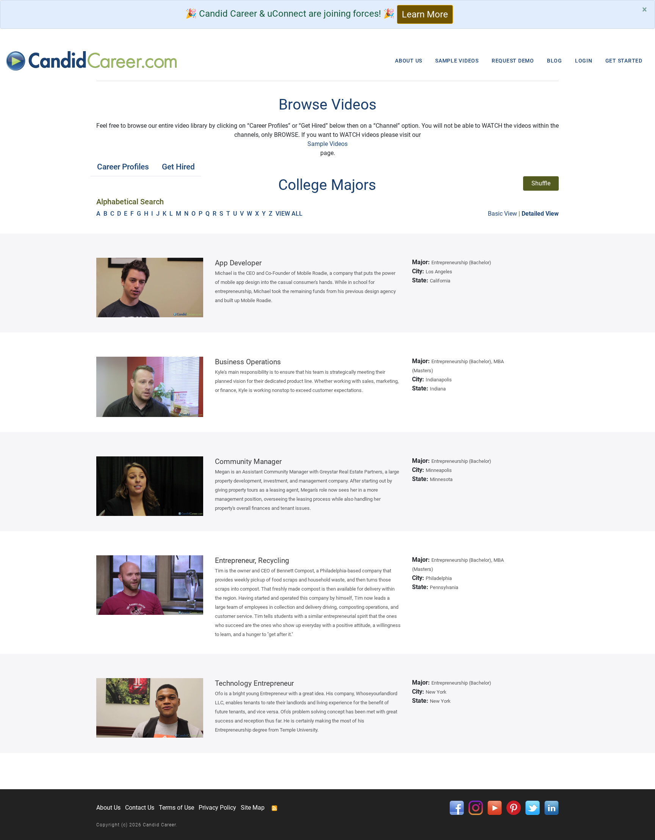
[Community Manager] (150, 486)
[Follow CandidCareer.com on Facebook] (457, 807)
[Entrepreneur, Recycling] (150, 585)
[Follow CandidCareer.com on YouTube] (494, 807)
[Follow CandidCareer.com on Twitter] (532, 807)
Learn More (425, 14)
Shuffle (540, 183)
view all (290, 213)
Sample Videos (327, 143)
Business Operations (248, 361)
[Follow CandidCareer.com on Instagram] (476, 807)
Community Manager (248, 461)
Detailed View (540, 213)
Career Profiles (123, 166)
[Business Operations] (150, 387)
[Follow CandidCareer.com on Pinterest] (513, 807)
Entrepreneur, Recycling (252, 560)
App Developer (238, 263)
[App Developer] (150, 287)
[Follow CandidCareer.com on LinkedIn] (551, 807)
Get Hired (178, 166)
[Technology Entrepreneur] (150, 708)
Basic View (502, 213)
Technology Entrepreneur (254, 683)
